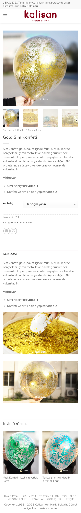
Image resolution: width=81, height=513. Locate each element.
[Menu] (5, 15)
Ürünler (21, 130)
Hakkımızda (29, 496)
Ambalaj (8, 203)
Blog (72, 496)
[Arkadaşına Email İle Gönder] (13, 231)
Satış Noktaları (29, 6)
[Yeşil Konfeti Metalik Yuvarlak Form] (21, 452)
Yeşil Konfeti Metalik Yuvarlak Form (20, 479)
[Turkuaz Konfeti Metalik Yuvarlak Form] (60, 452)
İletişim (69, 499)
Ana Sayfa (8, 130)
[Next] (71, 68)
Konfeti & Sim (34, 130)
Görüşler (54, 499)
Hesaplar (38, 499)
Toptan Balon (49, 496)
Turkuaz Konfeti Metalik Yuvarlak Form (56, 479)
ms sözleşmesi (18, 499)
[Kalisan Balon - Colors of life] (40, 16)
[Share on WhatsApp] (6, 231)
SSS (64, 496)
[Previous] (9, 68)
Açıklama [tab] (10, 254)
